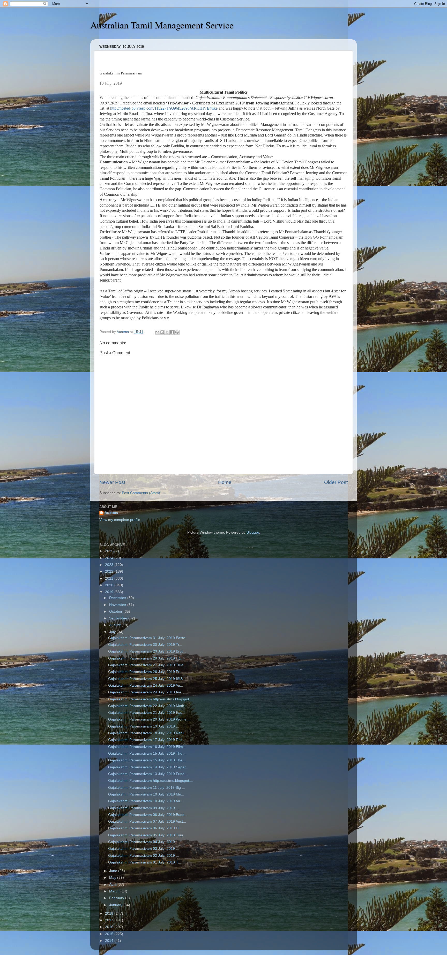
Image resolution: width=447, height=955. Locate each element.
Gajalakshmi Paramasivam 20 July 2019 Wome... (149, 719)
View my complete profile (119, 520)
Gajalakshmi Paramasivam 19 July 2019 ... (143, 726)
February (117, 898)
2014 (109, 941)
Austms (111, 513)
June (113, 871)
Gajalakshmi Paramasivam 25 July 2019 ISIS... (147, 679)
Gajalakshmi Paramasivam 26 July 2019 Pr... (145, 672)
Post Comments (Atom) (141, 493)
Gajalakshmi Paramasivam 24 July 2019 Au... (145, 685)
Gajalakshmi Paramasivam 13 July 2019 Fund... (148, 774)
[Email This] (157, 332)
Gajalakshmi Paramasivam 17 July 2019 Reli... (146, 740)
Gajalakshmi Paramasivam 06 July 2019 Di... (145, 828)
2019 (109, 592)
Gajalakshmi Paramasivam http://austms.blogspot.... (150, 699)
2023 (109, 565)
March (115, 891)
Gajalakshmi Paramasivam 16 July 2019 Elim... (147, 747)
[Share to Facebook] (172, 332)
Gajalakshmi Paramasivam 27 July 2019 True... (147, 665)
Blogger (253, 532)
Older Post (336, 482)
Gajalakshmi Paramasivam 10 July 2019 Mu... (146, 794)
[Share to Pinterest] (177, 332)
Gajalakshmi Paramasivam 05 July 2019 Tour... (147, 835)
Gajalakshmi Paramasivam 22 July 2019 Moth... (147, 706)
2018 (109, 913)
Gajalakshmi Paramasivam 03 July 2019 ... (143, 849)
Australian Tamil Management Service (162, 25)
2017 (109, 920)
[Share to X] (167, 332)
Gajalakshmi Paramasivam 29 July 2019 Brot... (147, 651)
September (118, 618)
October (116, 611)
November (118, 605)
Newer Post (112, 482)
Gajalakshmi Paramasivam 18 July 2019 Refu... (147, 733)
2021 (109, 578)
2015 (109, 934)
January (116, 905)
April (113, 884)
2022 (109, 571)
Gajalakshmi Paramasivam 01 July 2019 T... (144, 862)
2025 (109, 551)
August (115, 625)
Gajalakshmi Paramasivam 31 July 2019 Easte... (148, 638)
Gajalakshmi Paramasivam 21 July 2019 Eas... (146, 713)
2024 (109, 558)
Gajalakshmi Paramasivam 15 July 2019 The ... (147, 753)
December (118, 598)
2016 (109, 927)
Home (225, 482)
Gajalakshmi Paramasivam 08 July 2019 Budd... (148, 815)
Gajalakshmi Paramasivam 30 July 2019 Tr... (145, 645)
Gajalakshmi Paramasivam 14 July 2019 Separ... (148, 767)
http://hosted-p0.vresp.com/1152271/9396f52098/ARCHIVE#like (164, 108)
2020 (109, 585)
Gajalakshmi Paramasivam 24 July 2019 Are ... (146, 692)
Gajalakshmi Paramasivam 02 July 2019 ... (143, 856)
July (113, 632)
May (113, 878)
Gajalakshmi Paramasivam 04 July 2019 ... (143, 842)
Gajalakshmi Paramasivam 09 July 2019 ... (143, 808)
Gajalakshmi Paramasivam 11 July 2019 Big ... (146, 788)
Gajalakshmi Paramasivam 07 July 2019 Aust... (147, 821)
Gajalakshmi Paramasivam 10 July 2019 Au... (145, 801)
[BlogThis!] (162, 332)
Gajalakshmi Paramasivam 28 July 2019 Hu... (146, 658)
